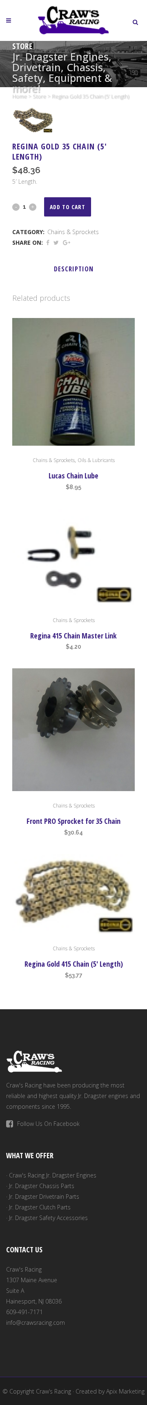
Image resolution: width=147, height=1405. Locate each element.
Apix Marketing (125, 1391)
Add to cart (67, 207)
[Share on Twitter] (56, 242)
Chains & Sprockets (73, 232)
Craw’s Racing (53, 1391)
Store (39, 96)
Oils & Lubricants (96, 460)
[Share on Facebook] (47, 242)
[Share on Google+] (66, 242)
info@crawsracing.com (35, 1322)
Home (19, 96)
